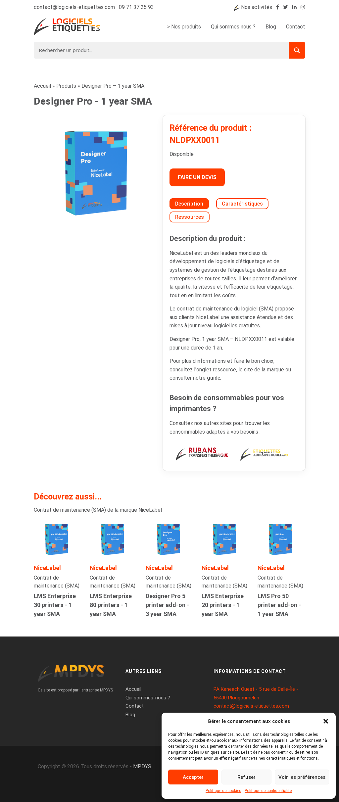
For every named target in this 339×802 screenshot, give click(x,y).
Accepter (193, 777)
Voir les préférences (301, 777)
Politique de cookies (223, 790)
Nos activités (256, 7)
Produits (66, 86)
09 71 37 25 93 (136, 7)
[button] (325, 721)
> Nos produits (184, 27)
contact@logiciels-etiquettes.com (74, 7)
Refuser (246, 777)
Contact (295, 27)
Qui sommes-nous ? (147, 698)
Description (189, 204)
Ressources (189, 217)
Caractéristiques (242, 204)
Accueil (42, 86)
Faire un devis (197, 177)
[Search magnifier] (297, 50)
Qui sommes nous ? (233, 27)
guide (213, 378)
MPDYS (142, 766)
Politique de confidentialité (268, 790)
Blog (271, 27)
